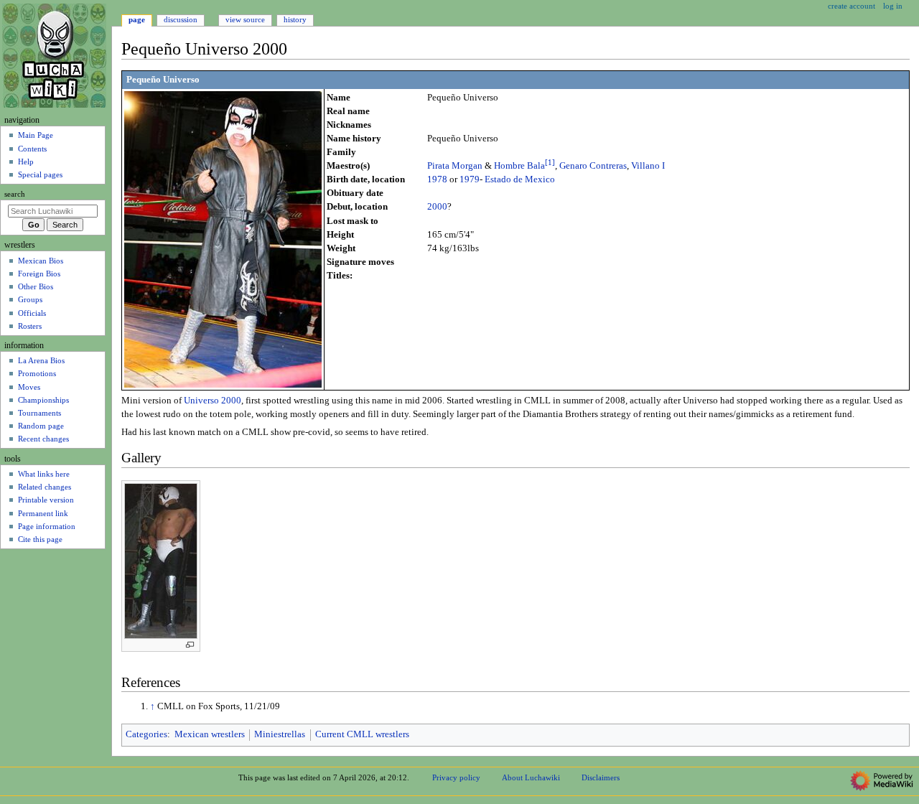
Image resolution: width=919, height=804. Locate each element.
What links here (44, 473)
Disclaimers (601, 777)
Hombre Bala (519, 166)
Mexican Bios (40, 260)
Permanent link (43, 513)
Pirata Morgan (454, 166)
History (295, 19)
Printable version (46, 499)
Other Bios (35, 286)
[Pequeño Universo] (223, 238)
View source (245, 19)
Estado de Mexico (520, 179)
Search (14, 194)
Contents (32, 148)
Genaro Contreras (593, 166)
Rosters (30, 326)
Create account (851, 5)
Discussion (180, 19)
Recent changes (43, 438)
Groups (30, 299)
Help (26, 161)
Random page (41, 425)
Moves (29, 387)
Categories (146, 734)
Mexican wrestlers (209, 734)
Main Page (35, 135)
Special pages (40, 174)
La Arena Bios (41, 360)
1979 (470, 179)
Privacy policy (456, 777)
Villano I (648, 166)
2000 (437, 207)
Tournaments (39, 412)
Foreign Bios (39, 273)
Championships (43, 400)
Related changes (44, 486)
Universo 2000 (212, 401)
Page (137, 19)
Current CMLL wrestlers (362, 734)
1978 (437, 179)
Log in (892, 5)
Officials (32, 313)
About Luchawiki (531, 777)
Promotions (37, 373)
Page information (46, 526)
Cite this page (40, 539)
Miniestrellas (279, 734)
